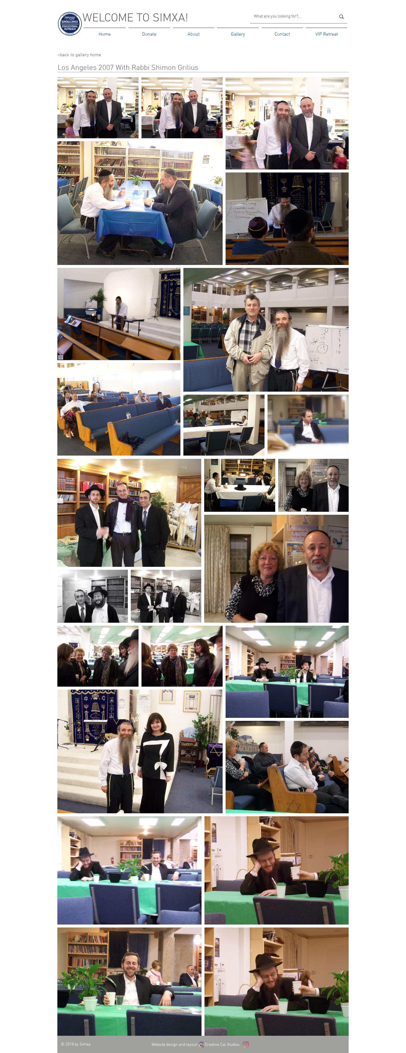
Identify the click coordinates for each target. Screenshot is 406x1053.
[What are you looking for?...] (341, 16)
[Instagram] (246, 1044)
